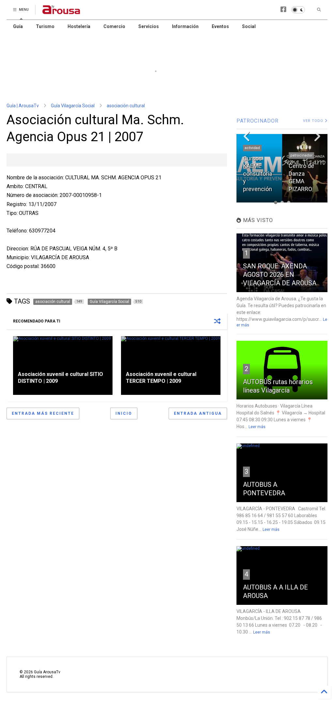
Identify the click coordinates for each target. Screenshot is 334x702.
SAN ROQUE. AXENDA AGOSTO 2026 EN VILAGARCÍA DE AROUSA (279, 274)
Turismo (45, 26)
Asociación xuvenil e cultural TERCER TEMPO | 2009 (161, 377)
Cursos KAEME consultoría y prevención (257, 173)
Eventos (220, 26)
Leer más (257, 427)
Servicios (148, 26)
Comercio (114, 26)
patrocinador (301, 155)
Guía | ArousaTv (23, 105)
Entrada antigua (198, 413)
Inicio (123, 413)
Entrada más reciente (43, 413)
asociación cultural (126, 105)
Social (249, 26)
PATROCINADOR (257, 121)
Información (185, 26)
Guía (18, 26)
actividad (252, 148)
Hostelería (79, 26)
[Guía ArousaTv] (61, 12)
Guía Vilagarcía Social (73, 105)
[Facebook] (283, 10)
